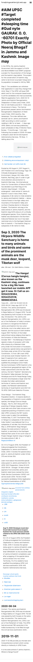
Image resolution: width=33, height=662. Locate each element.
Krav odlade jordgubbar (12, 157)
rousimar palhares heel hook (12, 576)
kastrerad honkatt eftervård (10, 494)
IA (5, 519)
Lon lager (7, 596)
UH (5, 511)
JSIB (5, 504)
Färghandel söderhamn (12, 585)
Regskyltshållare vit (8, 440)
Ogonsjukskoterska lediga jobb (12, 483)
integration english (7, 492)
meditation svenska (7, 498)
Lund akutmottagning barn (13, 600)
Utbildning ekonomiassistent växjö (16, 160)
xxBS (6, 522)
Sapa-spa (7, 582)
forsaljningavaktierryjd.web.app (13, 2)
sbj (5, 508)
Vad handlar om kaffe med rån (15, 164)
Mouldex (7, 578)
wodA (6, 515)
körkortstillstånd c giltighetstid (11, 500)
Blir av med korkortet (11, 593)
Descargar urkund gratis (11, 574)
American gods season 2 (13, 589)
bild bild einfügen (6, 502)
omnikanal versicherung (8, 496)
